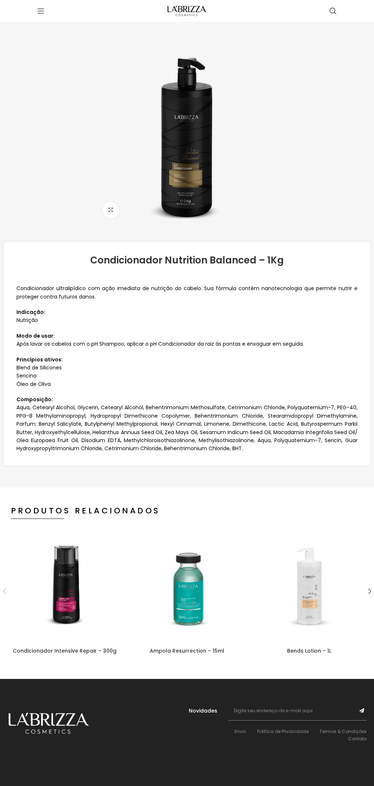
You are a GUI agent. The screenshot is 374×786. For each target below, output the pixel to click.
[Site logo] (187, 10)
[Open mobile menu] (41, 11)
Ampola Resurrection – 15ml (187, 650)
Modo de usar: (35, 335)
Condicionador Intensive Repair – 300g (65, 650)
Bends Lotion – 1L (309, 650)
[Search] (333, 11)
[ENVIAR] (361, 711)
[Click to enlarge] (111, 210)
